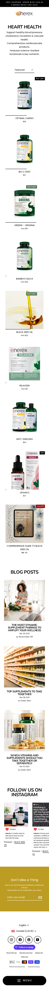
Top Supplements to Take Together (24, 693)
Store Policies (11, 953)
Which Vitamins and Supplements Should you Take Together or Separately (24, 759)
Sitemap (24, 957)
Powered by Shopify (34, 967)
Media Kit (39, 953)
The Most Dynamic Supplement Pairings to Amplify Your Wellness (24, 627)
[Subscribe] (40, 897)
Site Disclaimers (26, 953)
